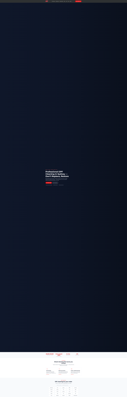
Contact (70, 1)
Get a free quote (55, 182)
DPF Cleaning (53, 1)
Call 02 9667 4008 (78, 1)
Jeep (57, 393)
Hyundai (63, 391)
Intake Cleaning (61, 1)
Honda (57, 391)
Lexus (51, 395)
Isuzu (69, 391)
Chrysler (51, 389)
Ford (69, 389)
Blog (68, 1)
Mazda (69, 395)
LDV (75, 393)
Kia (63, 393)
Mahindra (57, 395)
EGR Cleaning (57, 1)
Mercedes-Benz (75, 395)
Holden (51, 391)
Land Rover (69, 393)
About (64, 1)
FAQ (66, 1)
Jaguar (51, 393)
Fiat (63, 389)
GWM (75, 389)
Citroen (57, 389)
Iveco (75, 391)
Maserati (63, 395)
